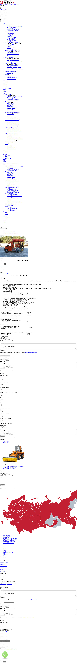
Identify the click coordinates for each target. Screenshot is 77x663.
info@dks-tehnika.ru (9, 4)
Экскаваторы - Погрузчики (11, 40)
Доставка (6, 151)
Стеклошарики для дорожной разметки (14, 67)
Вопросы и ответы (8, 88)
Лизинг (6, 150)
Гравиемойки (9, 45)
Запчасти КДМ (9, 76)
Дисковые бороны (10, 73)
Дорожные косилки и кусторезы (12, 30)
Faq (3, 555)
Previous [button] (2, 235)
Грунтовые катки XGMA (11, 53)
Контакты (4, 91)
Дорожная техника (8, 31)
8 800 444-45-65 (3, 4)
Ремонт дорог (9, 66)
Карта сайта (2, 577)
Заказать (1, 273)
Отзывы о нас (5, 554)
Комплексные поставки (11, 47)
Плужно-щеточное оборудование (13, 29)
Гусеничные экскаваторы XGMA (13, 54)
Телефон (1, 339)
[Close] (0, 470)
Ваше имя (2, 338)
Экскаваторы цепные (10, 41)
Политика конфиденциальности (6, 584)
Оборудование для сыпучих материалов (12, 42)
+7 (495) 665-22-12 (3, 566)
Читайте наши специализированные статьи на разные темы (13, 466)
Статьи (4, 90)
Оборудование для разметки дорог (11, 57)
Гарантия (6, 82)
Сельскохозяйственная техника (10, 71)
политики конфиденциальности (31, 352)
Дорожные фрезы (10, 34)
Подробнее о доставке (4, 9)
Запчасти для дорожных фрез (12, 77)
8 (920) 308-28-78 (3, 569)
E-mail (1, 340)
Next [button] (1, 258)
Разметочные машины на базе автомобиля (14, 61)
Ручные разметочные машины (12, 59)
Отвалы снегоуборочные (11, 27)
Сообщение (2, 361)
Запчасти (6, 74)
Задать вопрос (6, 273)
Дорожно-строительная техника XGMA (12, 50)
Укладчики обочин (10, 35)
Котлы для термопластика (11, 62)
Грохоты (8, 46)
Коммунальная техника (9, 24)
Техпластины (9, 78)
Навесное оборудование (9, 139)
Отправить (2, 647)
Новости (4, 89)
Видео (6, 86)
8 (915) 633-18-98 (3, 567)
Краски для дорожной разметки (12, 65)
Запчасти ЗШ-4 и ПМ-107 (11, 79)
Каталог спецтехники (6, 535)
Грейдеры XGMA (10, 52)
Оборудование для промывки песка (13, 49)
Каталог (4, 23)
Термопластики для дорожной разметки (14, 68)
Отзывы (6, 87)
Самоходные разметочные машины (13, 60)
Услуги (4, 80)
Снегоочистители (10, 28)
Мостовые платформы (11, 39)
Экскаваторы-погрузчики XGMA (13, 125)
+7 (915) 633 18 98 (6, 441)
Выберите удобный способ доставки (9, 467)
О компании (5, 84)
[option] (38, 247)
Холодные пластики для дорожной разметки (15, 138)
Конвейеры (9, 48)
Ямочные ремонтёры (10, 33)
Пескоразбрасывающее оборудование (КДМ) (15, 26)
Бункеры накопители (10, 44)
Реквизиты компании (4, 562)
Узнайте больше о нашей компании (9, 468)
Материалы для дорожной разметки (11, 63)
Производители (7, 85)
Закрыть (1, 633)
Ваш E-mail (2, 359)
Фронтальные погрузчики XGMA (13, 55)
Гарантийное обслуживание (8, 552)
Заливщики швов (10, 36)
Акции (4, 83)
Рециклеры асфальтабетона (11, 37)
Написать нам (2, 564)
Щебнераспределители (11, 38)
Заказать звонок (16, 4)
